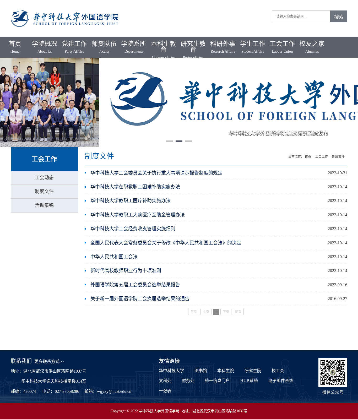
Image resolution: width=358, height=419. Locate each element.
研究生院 (253, 370)
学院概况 (44, 46)
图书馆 (200, 370)
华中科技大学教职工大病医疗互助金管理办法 (137, 214)
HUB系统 (249, 380)
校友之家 (311, 46)
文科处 (165, 380)
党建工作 (74, 46)
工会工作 (282, 46)
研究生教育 (193, 49)
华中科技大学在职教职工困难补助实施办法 (135, 186)
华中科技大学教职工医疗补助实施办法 (130, 200)
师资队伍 (104, 46)
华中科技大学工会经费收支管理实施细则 (132, 228)
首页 (15, 46)
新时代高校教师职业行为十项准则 (125, 270)
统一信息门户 (217, 380)
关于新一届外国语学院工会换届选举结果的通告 (139, 298)
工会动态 (44, 177)
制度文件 (44, 191)
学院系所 (133, 46)
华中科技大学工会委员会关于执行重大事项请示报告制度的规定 (156, 173)
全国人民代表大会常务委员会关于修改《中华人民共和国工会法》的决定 (165, 243)
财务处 (188, 380)
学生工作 (252, 46)
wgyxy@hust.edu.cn (114, 391)
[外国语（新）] (64, 8)
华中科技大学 (171, 370)
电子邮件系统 (280, 380)
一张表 (165, 391)
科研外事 (222, 46)
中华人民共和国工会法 (114, 256)
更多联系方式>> (49, 361)
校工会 (278, 370)
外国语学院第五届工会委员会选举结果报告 (135, 284)
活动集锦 (44, 205)
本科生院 (225, 370)
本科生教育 (163, 49)
